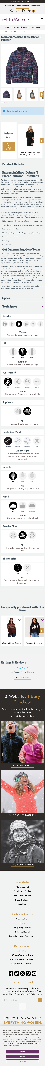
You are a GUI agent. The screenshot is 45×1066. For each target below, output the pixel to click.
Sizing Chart (5, 102)
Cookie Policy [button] (10, 1043)
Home (3, 32)
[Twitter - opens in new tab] (16, 974)
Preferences (22, 1061)
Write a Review (22, 678)
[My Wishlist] (17, 11)
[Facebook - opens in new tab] (11, 974)
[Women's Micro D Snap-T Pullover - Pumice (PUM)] (19, 93)
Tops (25, 32)
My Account (22, 887)
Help (22, 923)
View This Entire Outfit (9, 146)
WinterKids (9, 5)
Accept (22, 1051)
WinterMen (35, 5)
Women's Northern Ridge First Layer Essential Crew (30, 154)
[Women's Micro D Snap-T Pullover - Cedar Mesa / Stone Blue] (6, 93)
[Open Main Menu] (37, 19)
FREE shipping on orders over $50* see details (22, 27)
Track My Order (22, 891)
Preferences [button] (16, 1045)
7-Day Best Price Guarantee (22, 1)
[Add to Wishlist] (19, 619)
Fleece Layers (18, 32)
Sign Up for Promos (22, 964)
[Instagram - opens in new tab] (22, 974)
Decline (22, 1056)
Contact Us (22, 919)
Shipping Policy (22, 928)
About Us (22, 951)
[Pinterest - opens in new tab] (28, 974)
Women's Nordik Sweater (11, 643)
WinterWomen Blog (22, 955)
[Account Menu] (23, 11)
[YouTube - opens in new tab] (34, 974)
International (22, 932)
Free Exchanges (22, 896)
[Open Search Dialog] (11, 11)
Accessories (9, 32)
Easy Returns (22, 900)
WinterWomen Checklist (22, 959)
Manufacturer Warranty (22, 936)
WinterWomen (22, 5)
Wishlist (22, 904)
